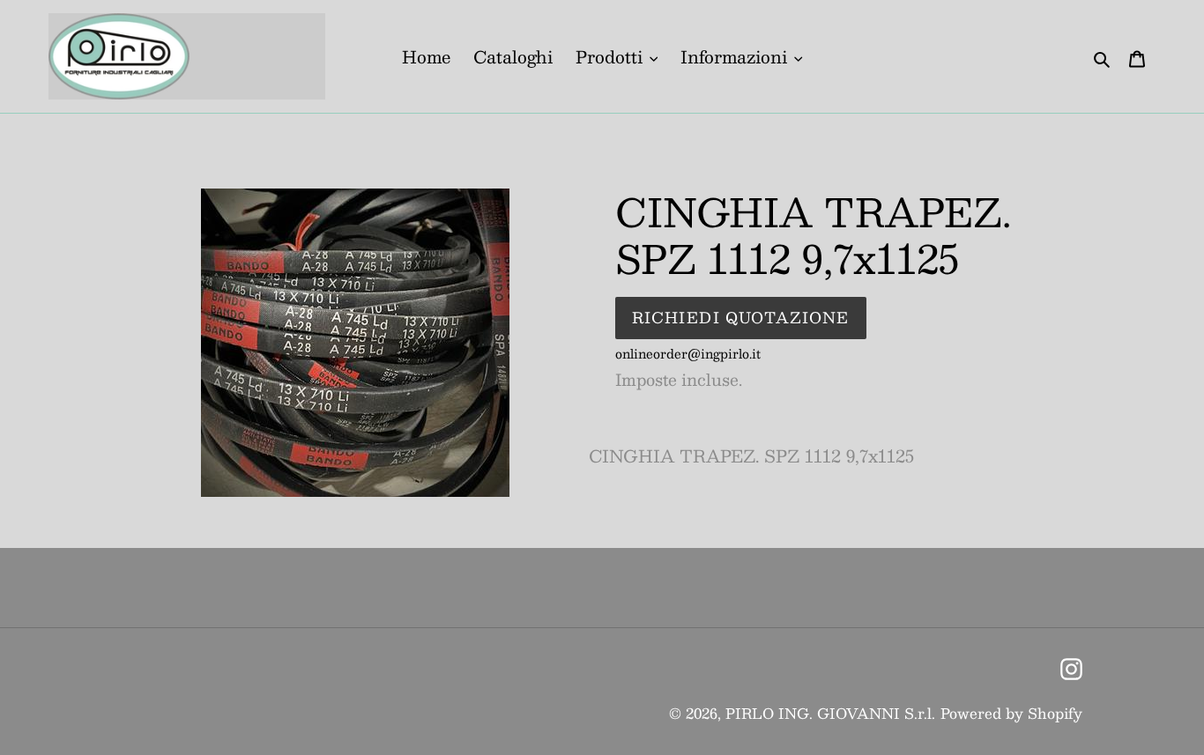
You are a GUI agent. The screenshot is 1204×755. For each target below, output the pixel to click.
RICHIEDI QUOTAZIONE (741, 317)
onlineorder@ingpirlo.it (688, 353)
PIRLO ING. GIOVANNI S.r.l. (830, 713)
